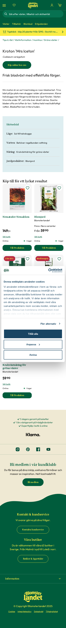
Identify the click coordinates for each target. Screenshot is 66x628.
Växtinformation (23, 40)
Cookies (11, 611)
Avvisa (33, 354)
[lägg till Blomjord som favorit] (59, 188)
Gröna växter (51, 40)
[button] (33, 578)
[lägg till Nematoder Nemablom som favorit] (27, 188)
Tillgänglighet (52, 611)
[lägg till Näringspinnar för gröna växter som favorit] (59, 259)
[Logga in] (52, 5)
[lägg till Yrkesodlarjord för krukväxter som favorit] (27, 259)
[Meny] (5, 5)
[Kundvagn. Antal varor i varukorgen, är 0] (59, 5)
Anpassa (31, 344)
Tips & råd (7, 40)
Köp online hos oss (17, 65)
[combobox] (36, 14)
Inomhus (37, 40)
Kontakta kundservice (33, 529)
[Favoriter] (14, 5)
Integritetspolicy (24, 611)
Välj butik (6, 236)
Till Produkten (21, 249)
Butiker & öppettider (33, 559)
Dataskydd (38, 611)
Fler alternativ (48, 323)
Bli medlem (33, 482)
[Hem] (33, 5)
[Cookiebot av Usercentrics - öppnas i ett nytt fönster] (48, 270)
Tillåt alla (33, 333)
